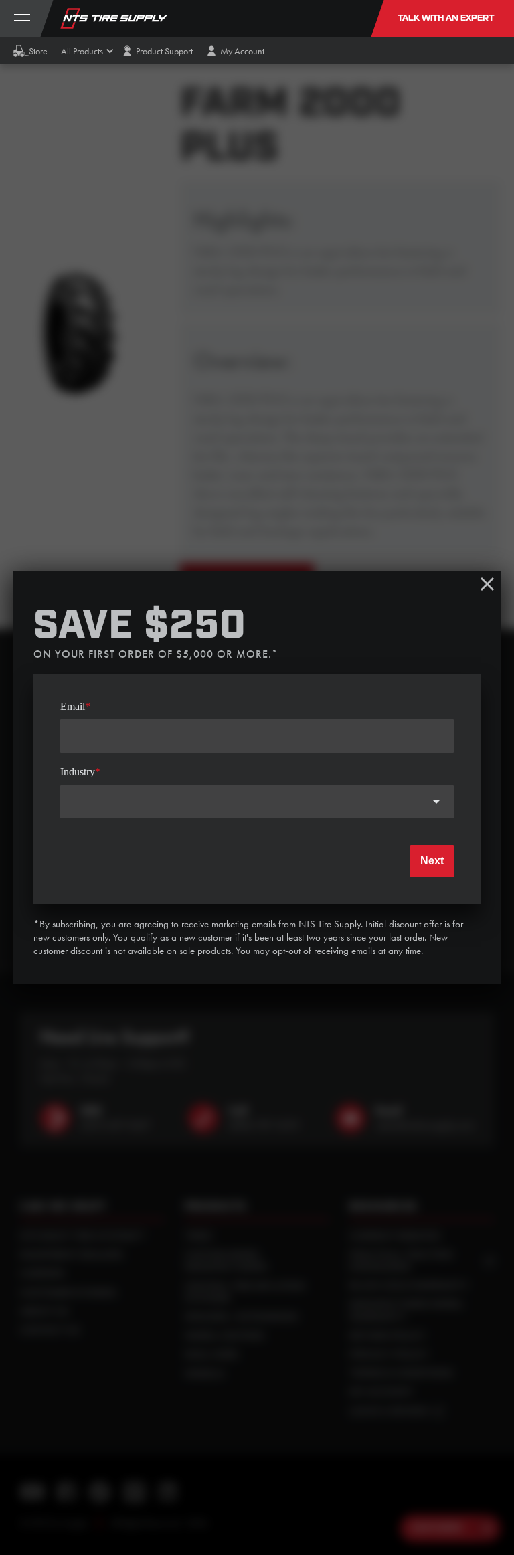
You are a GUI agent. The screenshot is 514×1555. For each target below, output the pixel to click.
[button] (82, 50)
